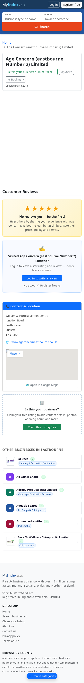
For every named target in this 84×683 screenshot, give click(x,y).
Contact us (9, 631)
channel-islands (42, 667)
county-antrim (46, 671)
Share (68, 72)
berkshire (64, 658)
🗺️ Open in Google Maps (42, 385)
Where (48, 14)
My (13, 4)
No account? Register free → (42, 285)
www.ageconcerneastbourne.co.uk (34, 342)
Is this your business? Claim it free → (31, 72)
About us (8, 626)
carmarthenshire (21, 667)
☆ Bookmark (15, 79)
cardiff (6, 667)
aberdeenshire (10, 658)
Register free (71, 4)
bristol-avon (28, 662)
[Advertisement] (42, 142)
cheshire (58, 667)
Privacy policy (11, 636)
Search (45, 27)
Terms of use (10, 641)
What (8, 14)
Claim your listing (13, 621)
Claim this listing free (42, 427)
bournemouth (10, 662)
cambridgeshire (69, 662)
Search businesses (14, 616)
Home (6, 42)
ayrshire (35, 658)
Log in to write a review (42, 278)
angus (25, 658)
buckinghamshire (47, 662)
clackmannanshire (12, 671)
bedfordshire (49, 658)
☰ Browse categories (42, 676)
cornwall (30, 671)
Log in (54, 4)
